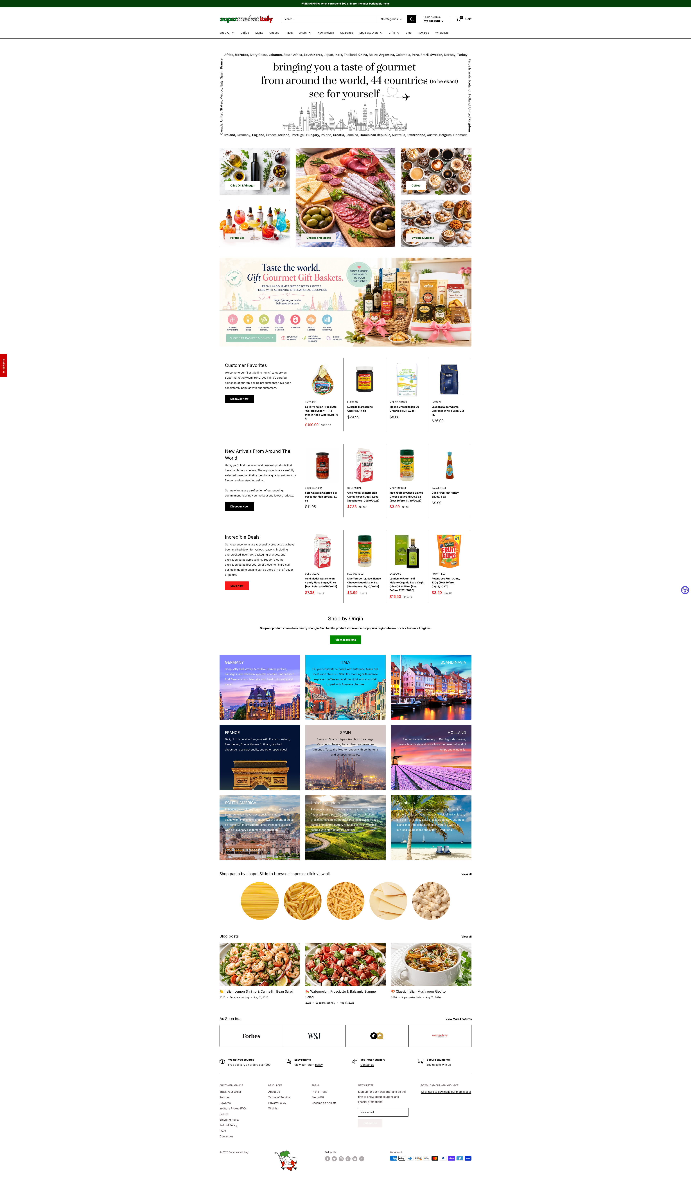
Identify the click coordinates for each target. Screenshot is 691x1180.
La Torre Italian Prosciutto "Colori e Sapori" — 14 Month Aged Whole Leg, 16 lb (321, 412)
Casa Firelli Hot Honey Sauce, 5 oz (445, 494)
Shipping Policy (229, 1119)
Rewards (423, 32)
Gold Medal (354, 488)
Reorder (225, 1097)
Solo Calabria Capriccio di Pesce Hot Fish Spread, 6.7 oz (321, 496)
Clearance (346, 32)
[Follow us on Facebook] (327, 1158)
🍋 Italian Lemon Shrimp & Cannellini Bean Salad (256, 991)
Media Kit (318, 1097)
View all (466, 874)
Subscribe (370, 1123)
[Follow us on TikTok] (361, 1158)
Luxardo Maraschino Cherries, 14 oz (360, 408)
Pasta (289, 32)
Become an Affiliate (324, 1103)
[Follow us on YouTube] (354, 1158)
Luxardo (352, 402)
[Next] (470, 395)
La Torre (310, 402)
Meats (259, 32)
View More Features (459, 1019)
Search (224, 1114)
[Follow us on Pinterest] (348, 1158)
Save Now (236, 585)
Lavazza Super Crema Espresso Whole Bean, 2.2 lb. (448, 410)
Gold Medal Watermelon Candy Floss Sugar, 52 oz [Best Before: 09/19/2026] (363, 496)
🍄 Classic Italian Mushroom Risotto (418, 991)
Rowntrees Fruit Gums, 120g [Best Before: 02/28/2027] (446, 582)
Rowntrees (438, 573)
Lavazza (436, 402)
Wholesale (442, 32)
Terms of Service (279, 1097)
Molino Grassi (398, 402)
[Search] (411, 19)
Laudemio (395, 573)
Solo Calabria (313, 488)
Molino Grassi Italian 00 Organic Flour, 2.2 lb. (404, 408)
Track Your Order (230, 1091)
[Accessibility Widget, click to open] (685, 590)
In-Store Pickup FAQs (233, 1108)
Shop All (225, 32)
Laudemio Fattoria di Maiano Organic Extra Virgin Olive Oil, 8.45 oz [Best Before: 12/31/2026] (407, 584)
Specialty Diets (368, 32)
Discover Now (239, 399)
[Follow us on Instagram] (341, 1158)
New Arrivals (326, 32)
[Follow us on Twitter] (334, 1158)
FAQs (223, 1130)
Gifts (392, 32)
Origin (303, 32)
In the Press (319, 1091)
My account (432, 21)
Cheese (274, 32)
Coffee (244, 32)
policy (319, 1064)
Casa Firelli (439, 488)
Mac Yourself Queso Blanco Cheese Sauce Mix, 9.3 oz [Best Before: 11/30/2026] (406, 496)
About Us (274, 1091)
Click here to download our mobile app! (446, 1091)
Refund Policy (228, 1125)
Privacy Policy (277, 1103)
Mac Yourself (398, 488)
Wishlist (273, 1108)
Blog (409, 32)
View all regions (345, 639)
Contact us (367, 1064)
